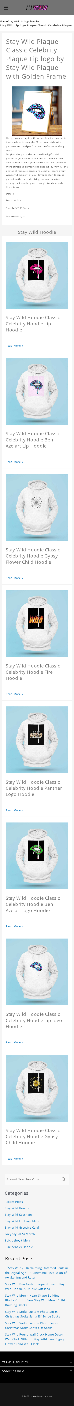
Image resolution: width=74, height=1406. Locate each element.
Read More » (14, 345)
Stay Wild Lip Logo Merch (23, 21)
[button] (6, 8)
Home (3, 21)
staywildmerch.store (41, 1396)
